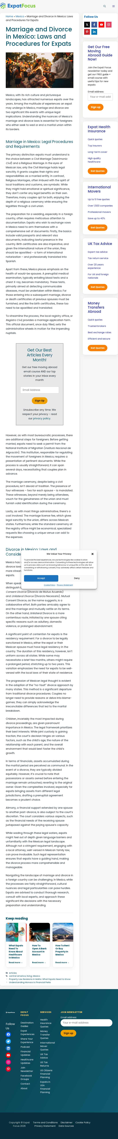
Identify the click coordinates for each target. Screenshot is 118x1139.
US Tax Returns (44, 1064)
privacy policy (41, 418)
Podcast (25, 1047)
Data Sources (66, 1126)
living (29, 976)
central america (17, 976)
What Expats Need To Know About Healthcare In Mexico (16, 951)
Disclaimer (67, 1122)
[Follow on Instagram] (109, 25)
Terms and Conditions (45, 1122)
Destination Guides (27, 1024)
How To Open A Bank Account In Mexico (39, 950)
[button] (92, 554)
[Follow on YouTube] (101, 25)
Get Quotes (97, 171)
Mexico (20, 16)
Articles (13, 973)
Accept (41, 578)
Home (9, 16)
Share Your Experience (27, 1040)
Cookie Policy (49, 585)
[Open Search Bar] (104, 6)
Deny (77, 578)
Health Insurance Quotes (45, 1023)
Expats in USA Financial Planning (45, 1087)
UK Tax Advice (44, 1056)
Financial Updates (26, 1053)
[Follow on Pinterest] (87, 32)
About (24, 1088)
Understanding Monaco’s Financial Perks (30, 982)
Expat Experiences (27, 1032)
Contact (25, 1083)
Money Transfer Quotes (45, 1035)
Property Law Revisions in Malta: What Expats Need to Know (40, 979)
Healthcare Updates (27, 1061)
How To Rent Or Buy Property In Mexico (62, 950)
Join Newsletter (27, 1069)
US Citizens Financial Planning (46, 1074)
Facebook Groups (26, 1077)
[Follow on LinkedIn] (94, 32)
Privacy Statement (65, 585)
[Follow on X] (87, 25)
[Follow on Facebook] (94, 25)
